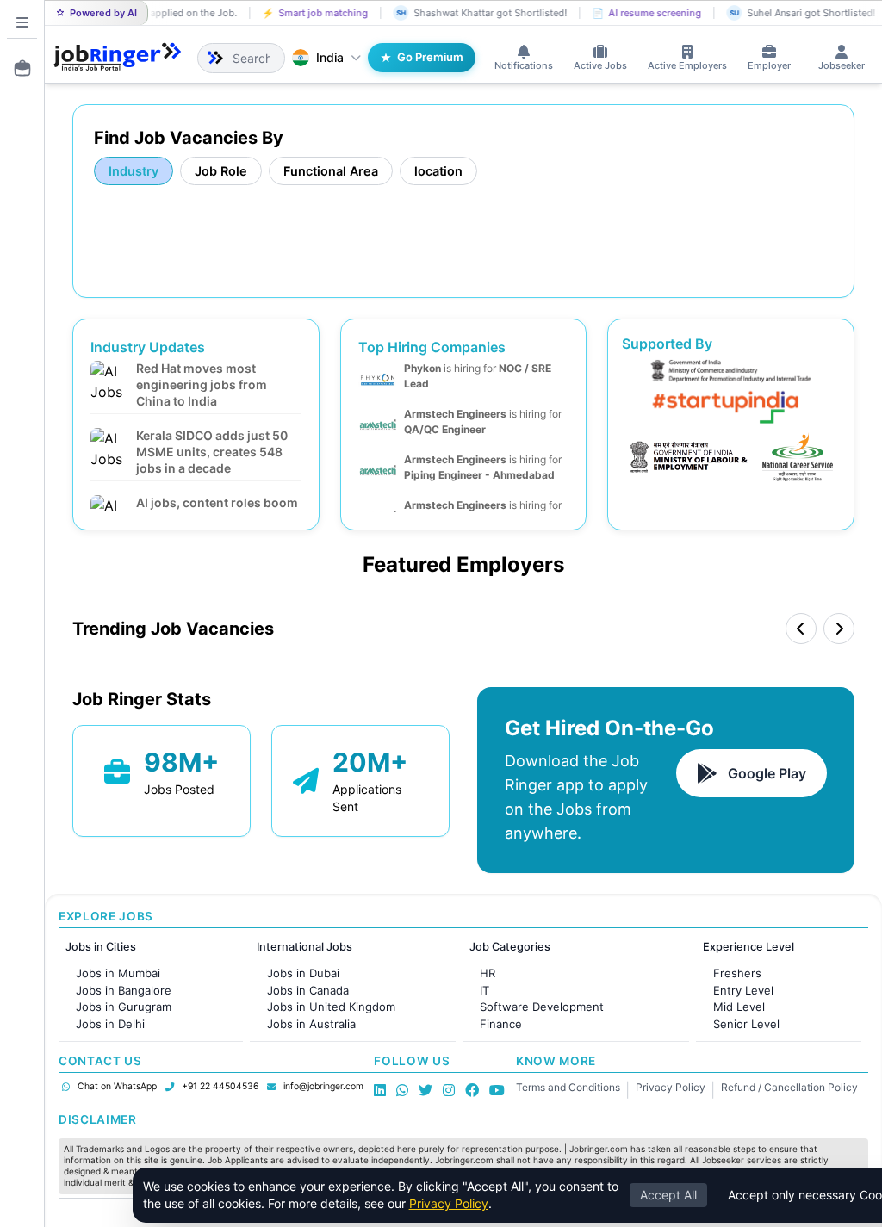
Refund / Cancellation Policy (789, 1087)
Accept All (668, 1194)
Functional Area (330, 171)
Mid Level (739, 1006)
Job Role (221, 171)
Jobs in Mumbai (118, 973)
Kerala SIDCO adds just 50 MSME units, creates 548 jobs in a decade (212, 451)
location (438, 171)
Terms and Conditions (568, 1087)
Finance (501, 1024)
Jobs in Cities (100, 946)
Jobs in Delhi (110, 1024)
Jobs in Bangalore (123, 990)
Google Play (767, 773)
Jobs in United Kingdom (331, 1006)
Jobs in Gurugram (123, 1006)
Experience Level (748, 946)
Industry (133, 171)
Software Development (542, 1006)
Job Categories (509, 946)
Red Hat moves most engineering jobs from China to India (201, 384)
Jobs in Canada (308, 990)
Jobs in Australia (311, 1024)
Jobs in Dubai (303, 973)
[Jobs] (17, 68)
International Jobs (304, 946)
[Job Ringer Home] (117, 57)
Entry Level (743, 990)
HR (487, 973)
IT (484, 990)
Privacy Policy (670, 1087)
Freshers (737, 973)
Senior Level (746, 1024)
